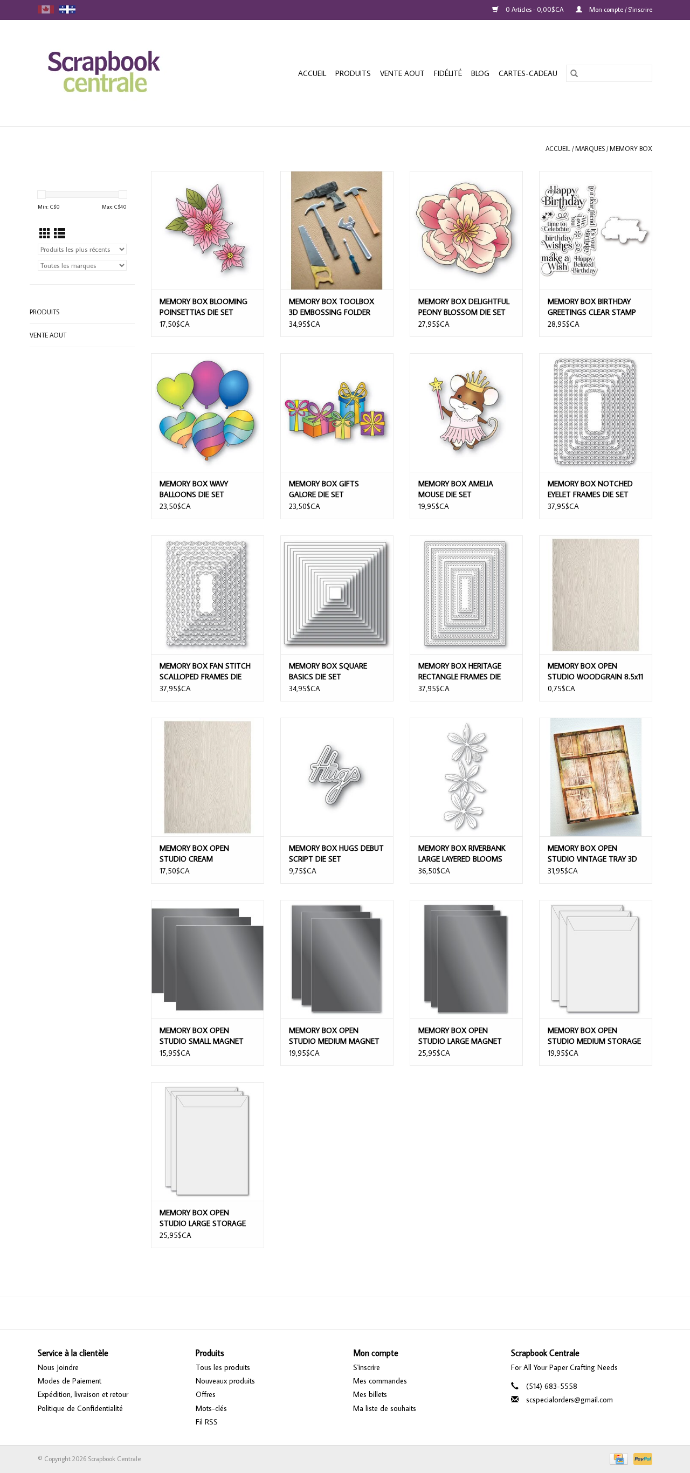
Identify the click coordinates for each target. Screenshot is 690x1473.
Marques (590, 148)
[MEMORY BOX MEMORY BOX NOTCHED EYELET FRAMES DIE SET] (595, 412)
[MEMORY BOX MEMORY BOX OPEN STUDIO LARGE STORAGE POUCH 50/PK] (207, 1141)
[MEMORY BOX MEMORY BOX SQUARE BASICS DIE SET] (337, 594)
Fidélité (448, 73)
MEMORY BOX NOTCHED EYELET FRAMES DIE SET (590, 489)
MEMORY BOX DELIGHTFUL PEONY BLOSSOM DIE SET (463, 307)
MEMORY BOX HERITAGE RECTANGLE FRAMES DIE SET (459, 671)
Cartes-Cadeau (528, 73)
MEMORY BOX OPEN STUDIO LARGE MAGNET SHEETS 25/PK (460, 1036)
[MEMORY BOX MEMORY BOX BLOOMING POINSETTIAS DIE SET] (207, 230)
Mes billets (370, 1394)
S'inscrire (366, 1367)
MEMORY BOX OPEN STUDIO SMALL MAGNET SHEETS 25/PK (202, 1036)
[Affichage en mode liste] (59, 233)
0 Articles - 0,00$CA (534, 9)
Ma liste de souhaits (384, 1408)
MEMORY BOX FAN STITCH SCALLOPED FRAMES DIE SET (205, 671)
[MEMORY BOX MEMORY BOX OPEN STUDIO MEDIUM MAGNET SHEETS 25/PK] (337, 959)
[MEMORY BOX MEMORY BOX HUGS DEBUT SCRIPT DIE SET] (337, 777)
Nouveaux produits (225, 1381)
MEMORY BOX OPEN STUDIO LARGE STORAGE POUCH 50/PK (203, 1218)
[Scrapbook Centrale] (121, 73)
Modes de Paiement (69, 1381)
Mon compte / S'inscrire (620, 9)
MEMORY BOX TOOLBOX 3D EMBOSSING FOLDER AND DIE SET (331, 307)
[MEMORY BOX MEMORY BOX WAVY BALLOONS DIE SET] (207, 412)
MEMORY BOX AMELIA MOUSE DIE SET (455, 489)
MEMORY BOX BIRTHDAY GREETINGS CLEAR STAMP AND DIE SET (592, 307)
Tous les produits (223, 1367)
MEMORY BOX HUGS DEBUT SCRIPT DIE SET (336, 853)
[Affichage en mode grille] (45, 233)
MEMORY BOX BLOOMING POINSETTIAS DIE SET (203, 307)
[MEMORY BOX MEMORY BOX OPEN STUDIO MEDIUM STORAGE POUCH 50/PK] (595, 959)
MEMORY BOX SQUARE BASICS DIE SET (328, 671)
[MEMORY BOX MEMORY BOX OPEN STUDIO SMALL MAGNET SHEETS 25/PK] (207, 959)
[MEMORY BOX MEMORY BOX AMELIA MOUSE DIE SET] (466, 412)
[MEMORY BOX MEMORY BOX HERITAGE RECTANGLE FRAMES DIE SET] (466, 594)
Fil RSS (207, 1422)
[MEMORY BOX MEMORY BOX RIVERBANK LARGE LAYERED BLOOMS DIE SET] (466, 777)
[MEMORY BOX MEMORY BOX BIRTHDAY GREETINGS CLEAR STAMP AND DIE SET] (595, 230)
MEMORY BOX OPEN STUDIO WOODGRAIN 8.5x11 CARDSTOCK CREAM (595, 671)
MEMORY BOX (631, 148)
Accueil (312, 73)
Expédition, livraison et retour (83, 1394)
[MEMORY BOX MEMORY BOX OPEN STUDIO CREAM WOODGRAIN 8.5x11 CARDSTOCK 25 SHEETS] (207, 777)
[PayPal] (641, 1458)
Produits (353, 73)
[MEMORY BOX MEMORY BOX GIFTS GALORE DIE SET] (337, 412)
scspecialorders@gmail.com (569, 1400)
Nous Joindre (58, 1367)
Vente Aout (402, 73)
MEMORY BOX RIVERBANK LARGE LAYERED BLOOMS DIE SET (462, 853)
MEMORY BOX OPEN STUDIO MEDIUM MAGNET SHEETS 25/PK (334, 1036)
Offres (206, 1394)
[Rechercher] (574, 73)
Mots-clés (211, 1408)
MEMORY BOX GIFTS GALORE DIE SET (324, 489)
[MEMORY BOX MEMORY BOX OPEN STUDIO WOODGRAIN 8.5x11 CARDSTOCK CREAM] (595, 594)
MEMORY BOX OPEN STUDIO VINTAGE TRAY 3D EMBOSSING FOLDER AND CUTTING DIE (592, 853)
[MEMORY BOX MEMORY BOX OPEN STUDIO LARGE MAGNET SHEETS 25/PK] (466, 959)
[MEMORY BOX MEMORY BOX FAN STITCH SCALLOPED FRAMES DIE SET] (207, 594)
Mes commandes (380, 1381)
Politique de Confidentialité (80, 1408)
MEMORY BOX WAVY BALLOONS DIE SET (194, 489)
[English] (46, 9)
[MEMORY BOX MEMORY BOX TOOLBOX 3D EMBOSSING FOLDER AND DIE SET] (337, 230)
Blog (480, 73)
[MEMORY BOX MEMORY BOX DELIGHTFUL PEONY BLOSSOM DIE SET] (466, 230)
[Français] (67, 9)
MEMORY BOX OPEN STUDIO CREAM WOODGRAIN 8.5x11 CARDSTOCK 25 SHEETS (201, 853)
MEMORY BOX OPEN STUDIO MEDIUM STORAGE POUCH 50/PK (594, 1036)
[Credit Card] (618, 1458)
